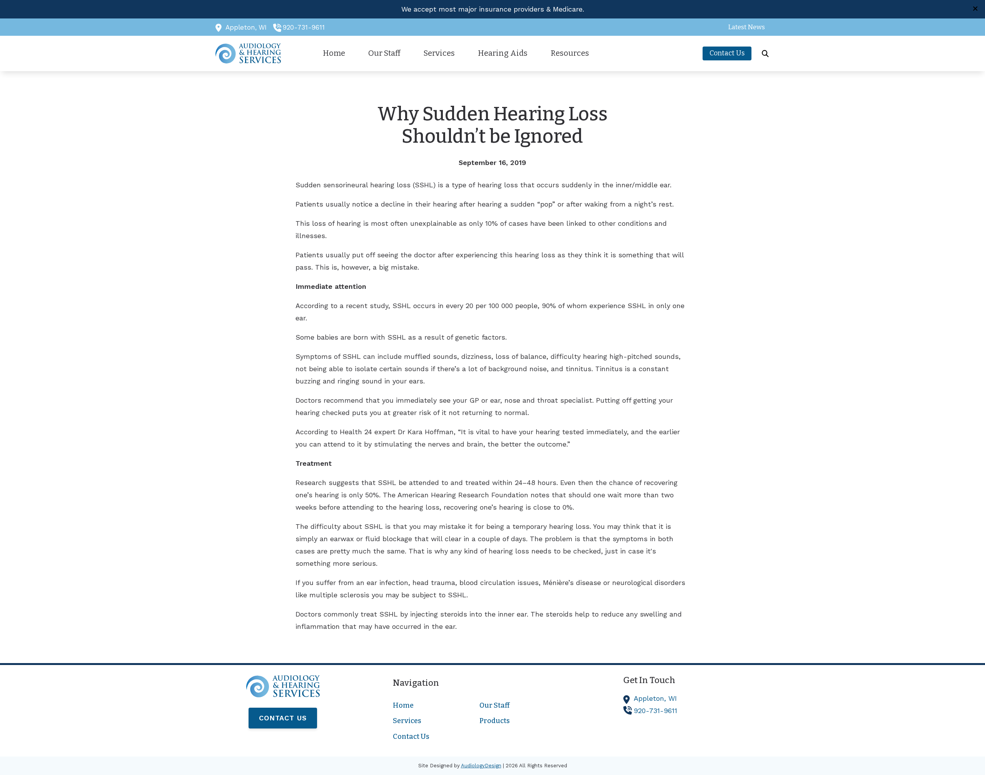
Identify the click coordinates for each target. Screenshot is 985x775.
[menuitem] (744, 27)
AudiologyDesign (481, 765)
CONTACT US (283, 718)
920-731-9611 (304, 27)
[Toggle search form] (765, 53)
